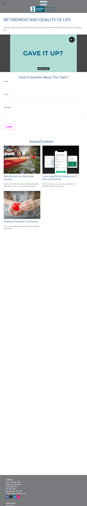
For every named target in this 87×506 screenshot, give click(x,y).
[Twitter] (11, 496)
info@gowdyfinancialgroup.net (16, 493)
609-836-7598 (15, 482)
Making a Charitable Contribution (21, 221)
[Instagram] (18, 496)
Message (7, 107)
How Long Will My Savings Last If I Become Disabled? (59, 177)
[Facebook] (7, 496)
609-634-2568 (16, 484)
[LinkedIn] (14, 496)
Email (6, 94)
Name (6, 81)
